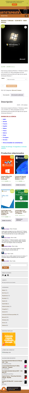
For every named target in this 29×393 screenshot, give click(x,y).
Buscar (5, 267)
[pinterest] (13, 8)
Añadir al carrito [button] (6, 185)
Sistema (19, 90)
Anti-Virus (4, 293)
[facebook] (1, 8)
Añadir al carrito (11, 86)
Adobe (3, 290)
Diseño (3, 301)
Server (3, 322)
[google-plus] (11, 8)
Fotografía (4, 309)
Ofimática (4, 320)
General (4, 311)
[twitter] (4, 8)
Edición (3, 78)
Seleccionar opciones (19, 220)
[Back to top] (26, 384)
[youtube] (8, 8)
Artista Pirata (4, 15)
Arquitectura (5, 295)
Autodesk (4, 298)
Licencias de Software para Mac (9, 314)
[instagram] (6, 8)
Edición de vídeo (5, 306)
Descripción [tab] (6, 95)
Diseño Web (4, 303)
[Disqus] (14, 244)
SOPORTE (14, 4)
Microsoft (14, 90)
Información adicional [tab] (17, 95)
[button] (25, 27)
